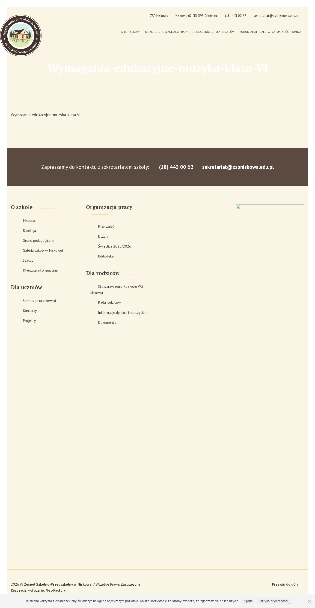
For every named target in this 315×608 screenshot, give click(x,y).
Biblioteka (106, 256)
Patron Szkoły (130, 31)
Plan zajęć (106, 226)
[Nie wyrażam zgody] (309, 601)
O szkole (151, 31)
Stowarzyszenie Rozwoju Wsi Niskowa (116, 289)
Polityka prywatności (273, 601)
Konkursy (30, 310)
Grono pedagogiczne (38, 240)
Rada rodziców (109, 302)
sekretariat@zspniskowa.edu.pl (276, 15)
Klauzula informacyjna (40, 270)
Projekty (29, 320)
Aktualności (280, 31)
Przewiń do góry (285, 584)
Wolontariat (248, 31)
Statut (28, 260)
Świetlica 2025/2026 (114, 246)
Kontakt (297, 31)
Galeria (265, 31)
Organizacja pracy (175, 31)
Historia (29, 220)
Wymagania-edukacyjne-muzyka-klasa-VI (45, 114)
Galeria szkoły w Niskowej (43, 250)
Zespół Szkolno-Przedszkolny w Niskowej (58, 584)
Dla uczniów (202, 31)
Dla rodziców (225, 31)
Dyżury (103, 236)
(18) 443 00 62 (235, 15)
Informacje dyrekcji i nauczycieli (122, 312)
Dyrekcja (29, 230)
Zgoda (248, 601)
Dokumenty (107, 322)
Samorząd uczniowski (39, 300)
